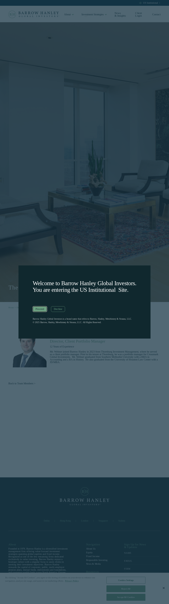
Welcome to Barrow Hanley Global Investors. (84, 283)
